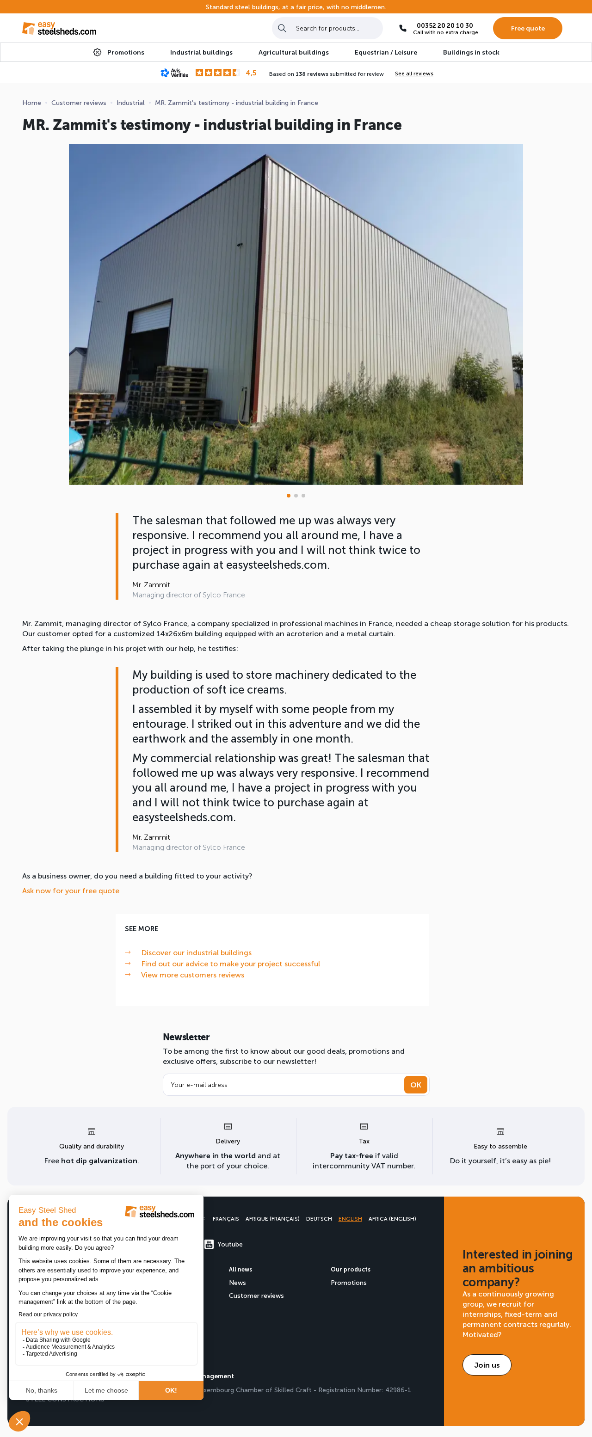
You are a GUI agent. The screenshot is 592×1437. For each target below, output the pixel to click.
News (237, 1282)
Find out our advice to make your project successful (230, 963)
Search (282, 28)
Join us (487, 1364)
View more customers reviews (192, 974)
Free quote (528, 28)
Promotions (349, 1282)
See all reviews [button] (414, 73)
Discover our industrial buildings (196, 952)
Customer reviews (256, 1295)
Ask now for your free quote (70, 890)
